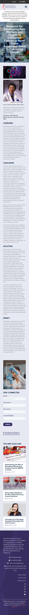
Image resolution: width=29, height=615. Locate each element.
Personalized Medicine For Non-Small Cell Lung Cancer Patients (14, 494)
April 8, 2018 (10, 498)
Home (5, 55)
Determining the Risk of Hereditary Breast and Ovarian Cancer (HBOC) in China (14, 467)
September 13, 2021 (11, 525)
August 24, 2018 (11, 472)
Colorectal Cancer (11, 433)
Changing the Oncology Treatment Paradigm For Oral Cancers (14, 521)
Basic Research (13, 55)
